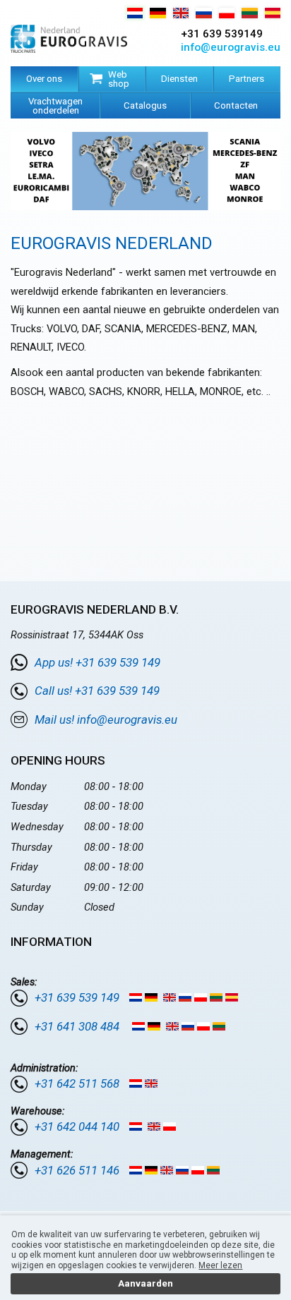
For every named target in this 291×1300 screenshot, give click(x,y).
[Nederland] (135, 14)
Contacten (236, 105)
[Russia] (204, 14)
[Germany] (158, 14)
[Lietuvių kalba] (250, 14)
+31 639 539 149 (77, 997)
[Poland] (227, 14)
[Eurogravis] (69, 40)
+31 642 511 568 (77, 1083)
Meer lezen (220, 1265)
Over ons (44, 78)
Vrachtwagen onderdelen (55, 106)
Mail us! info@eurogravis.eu (106, 719)
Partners (246, 78)
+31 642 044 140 (77, 1126)
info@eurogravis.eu (230, 47)
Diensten (179, 78)
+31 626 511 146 (77, 1170)
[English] (181, 14)
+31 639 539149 (222, 34)
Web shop (118, 79)
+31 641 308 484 (77, 1026)
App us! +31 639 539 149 (97, 662)
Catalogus (145, 105)
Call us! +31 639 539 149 (97, 691)
